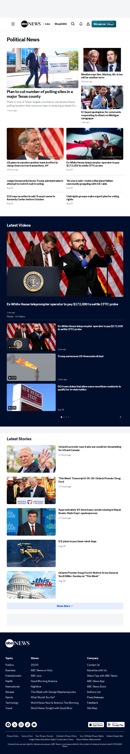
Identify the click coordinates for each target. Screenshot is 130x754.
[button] (13, 24)
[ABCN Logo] (31, 24)
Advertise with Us (97, 670)
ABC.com (36, 675)
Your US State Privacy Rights (92, 736)
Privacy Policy (13, 736)
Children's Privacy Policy (66, 736)
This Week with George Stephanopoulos (53, 692)
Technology (11, 702)
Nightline (36, 686)
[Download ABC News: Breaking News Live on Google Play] (116, 724)
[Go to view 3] (66, 417)
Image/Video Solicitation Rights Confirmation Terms (51, 739)
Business (10, 670)
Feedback (92, 702)
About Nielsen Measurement (88, 739)
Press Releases (95, 697)
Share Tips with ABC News (102, 675)
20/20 (34, 665)
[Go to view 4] (68, 417)
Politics (9, 665)
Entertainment (13, 675)
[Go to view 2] (63, 417)
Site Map (92, 708)
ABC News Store (96, 686)
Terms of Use (27, 736)
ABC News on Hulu (41, 670)
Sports (9, 697)
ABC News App (95, 681)
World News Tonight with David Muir (51, 708)
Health (9, 681)
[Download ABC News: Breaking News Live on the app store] (96, 724)
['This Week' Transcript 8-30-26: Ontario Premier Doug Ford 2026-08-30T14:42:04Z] (31, 490)
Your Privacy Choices (44, 736)
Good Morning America (44, 681)
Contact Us (93, 665)
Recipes (9, 692)
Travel (8, 708)
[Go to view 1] (61, 417)
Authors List (93, 692)
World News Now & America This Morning (54, 702)
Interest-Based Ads (114, 736)
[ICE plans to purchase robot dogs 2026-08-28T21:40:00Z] (31, 553)
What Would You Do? (43, 697)
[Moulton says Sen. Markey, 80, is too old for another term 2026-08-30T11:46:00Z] (102, 60)
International (12, 686)
